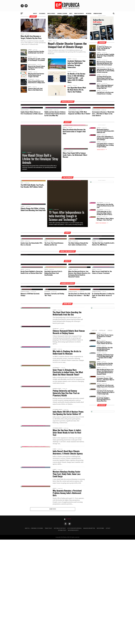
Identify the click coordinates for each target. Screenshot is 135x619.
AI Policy (108, 528)
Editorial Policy (62, 530)
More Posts (52, 509)
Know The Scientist (79, 13)
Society (35, 13)
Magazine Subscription (89, 528)
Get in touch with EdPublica (74, 528)
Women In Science (98, 13)
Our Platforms (100, 528)
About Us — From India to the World (34, 528)
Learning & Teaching (62, 13)
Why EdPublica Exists (73, 530)
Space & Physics (51, 13)
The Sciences (42, 13)
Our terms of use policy (60, 528)
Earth (70, 13)
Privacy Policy (48, 528)
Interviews (88, 13)
